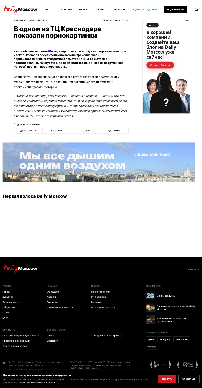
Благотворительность (60, 307)
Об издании (53, 291)
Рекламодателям (101, 291)
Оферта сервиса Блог (15, 346)
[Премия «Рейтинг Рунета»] (160, 364)
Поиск (50, 335)
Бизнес (84, 9)
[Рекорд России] (187, 364)
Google (152, 346)
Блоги (6, 317)
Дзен (151, 339)
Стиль (100, 9)
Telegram (165, 339)
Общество (119, 9)
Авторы (51, 297)
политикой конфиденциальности (38, 382)
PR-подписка (98, 297)
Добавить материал (108, 335)
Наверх (192, 269)
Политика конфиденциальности (21, 335)
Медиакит (97, 302)
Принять (167, 378)
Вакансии (52, 302)
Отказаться (189, 378)
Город (48, 9)
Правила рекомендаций (16, 340)
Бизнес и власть (12, 302)
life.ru (52, 51)
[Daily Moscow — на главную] (20, 269)
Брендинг (52, 340)
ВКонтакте (182, 339)
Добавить (177, 9)
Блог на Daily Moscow (103, 307)
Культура (65, 9)
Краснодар (20, 20)
